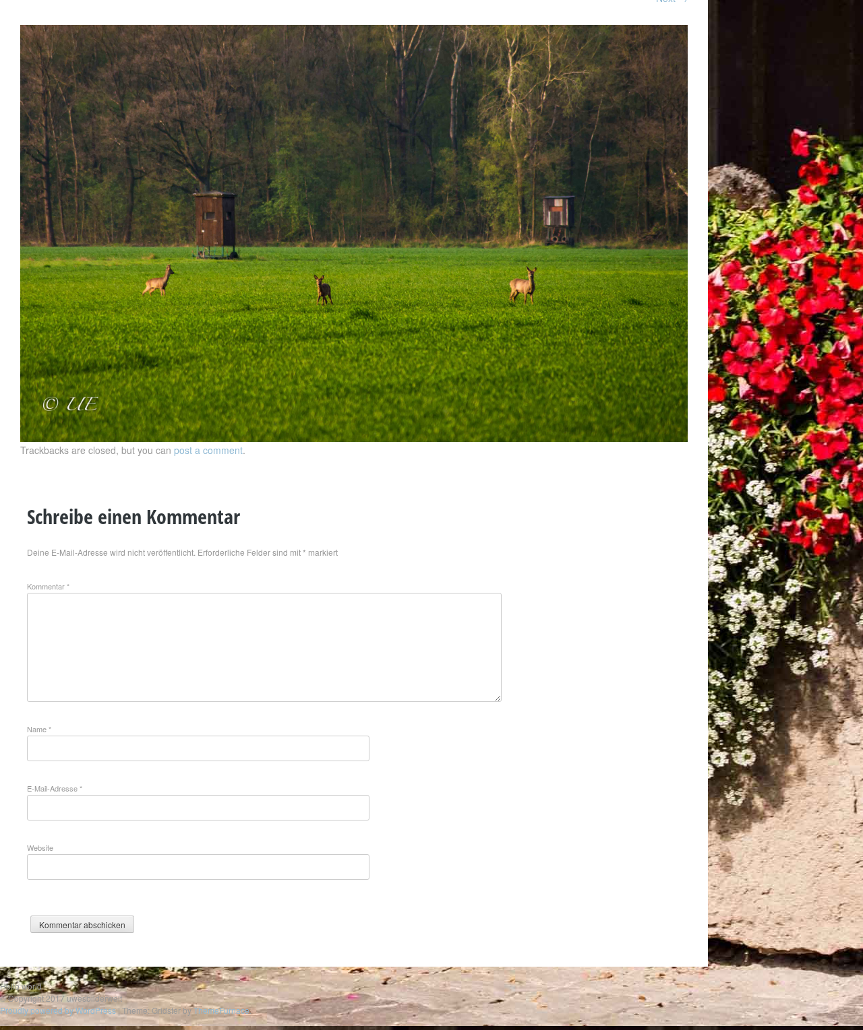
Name (39, 728)
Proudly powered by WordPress (58, 1010)
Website (40, 847)
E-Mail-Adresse (54, 788)
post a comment (208, 450)
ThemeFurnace (221, 1010)
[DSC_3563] (354, 438)
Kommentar (48, 586)
